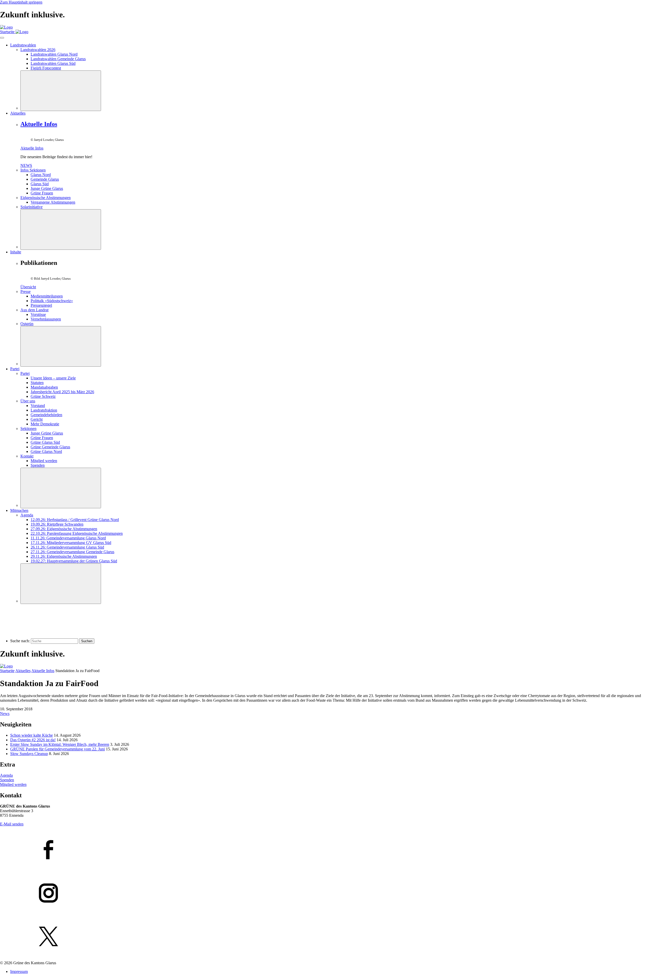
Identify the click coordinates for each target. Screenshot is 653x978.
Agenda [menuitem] (26, 515)
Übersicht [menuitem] (28, 287)
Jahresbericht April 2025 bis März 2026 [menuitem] (62, 392)
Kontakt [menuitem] (26, 456)
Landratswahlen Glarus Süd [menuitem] (53, 63)
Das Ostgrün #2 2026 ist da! (33, 740)
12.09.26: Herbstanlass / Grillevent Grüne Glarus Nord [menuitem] (75, 519)
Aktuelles (23, 670)
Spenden (7, 780)
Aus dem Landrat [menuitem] (34, 310)
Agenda (6, 775)
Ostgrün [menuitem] (26, 323)
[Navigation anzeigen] (2, 38)
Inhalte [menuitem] (15, 252)
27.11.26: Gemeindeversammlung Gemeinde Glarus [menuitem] (72, 552)
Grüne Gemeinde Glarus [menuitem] (50, 447)
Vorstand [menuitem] (38, 405)
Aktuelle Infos (38, 124)
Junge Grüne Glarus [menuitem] (47, 188)
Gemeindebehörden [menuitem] (46, 415)
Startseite (7, 670)
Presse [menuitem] (25, 291)
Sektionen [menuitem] (28, 428)
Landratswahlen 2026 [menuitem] (37, 49)
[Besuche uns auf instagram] (326, 893)
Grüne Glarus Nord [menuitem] (46, 451)
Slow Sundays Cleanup (29, 753)
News (4, 713)
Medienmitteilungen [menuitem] (47, 296)
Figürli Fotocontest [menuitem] (46, 68)
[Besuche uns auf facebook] (326, 850)
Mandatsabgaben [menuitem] (44, 387)
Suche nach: (20, 641)
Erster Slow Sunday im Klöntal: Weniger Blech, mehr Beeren (59, 744)
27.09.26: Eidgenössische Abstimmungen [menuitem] (64, 529)
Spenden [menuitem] (38, 465)
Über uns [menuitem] (27, 401)
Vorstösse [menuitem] (38, 314)
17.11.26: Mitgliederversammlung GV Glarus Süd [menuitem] (71, 542)
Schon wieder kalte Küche (31, 735)
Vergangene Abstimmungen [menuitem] (53, 202)
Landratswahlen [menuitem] (23, 45)
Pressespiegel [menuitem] (41, 305)
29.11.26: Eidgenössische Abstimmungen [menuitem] (64, 556)
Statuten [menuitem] (37, 382)
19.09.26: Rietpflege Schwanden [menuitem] (57, 524)
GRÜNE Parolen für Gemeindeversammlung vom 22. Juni (57, 749)
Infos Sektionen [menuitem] (33, 170)
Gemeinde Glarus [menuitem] (45, 179)
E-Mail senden (11, 824)
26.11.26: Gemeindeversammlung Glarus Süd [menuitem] (67, 547)
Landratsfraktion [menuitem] (44, 410)
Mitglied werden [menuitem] (44, 461)
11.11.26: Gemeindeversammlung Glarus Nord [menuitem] (68, 538)
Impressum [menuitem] (19, 971)
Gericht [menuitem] (37, 419)
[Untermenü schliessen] (60, 90)
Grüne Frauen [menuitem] (42, 193)
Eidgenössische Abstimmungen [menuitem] (45, 197)
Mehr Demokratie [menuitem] (45, 424)
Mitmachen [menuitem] (19, 510)
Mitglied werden (13, 784)
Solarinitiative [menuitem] (31, 207)
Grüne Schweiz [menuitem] (43, 396)
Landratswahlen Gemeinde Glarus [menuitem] (58, 59)
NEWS (26, 165)
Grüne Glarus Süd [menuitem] (45, 442)
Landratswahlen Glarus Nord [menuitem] (54, 54)
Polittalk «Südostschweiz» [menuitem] (52, 301)
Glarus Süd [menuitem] (40, 184)
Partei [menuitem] (14, 369)
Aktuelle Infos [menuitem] (31, 148)
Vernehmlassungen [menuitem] (46, 319)
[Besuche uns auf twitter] (326, 937)
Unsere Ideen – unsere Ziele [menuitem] (53, 378)
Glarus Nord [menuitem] (41, 174)
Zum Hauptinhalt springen (21, 2)
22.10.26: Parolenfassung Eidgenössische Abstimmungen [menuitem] (77, 533)
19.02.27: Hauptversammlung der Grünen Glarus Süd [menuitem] (74, 561)
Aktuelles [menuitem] (18, 113)
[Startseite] (6, 27)
